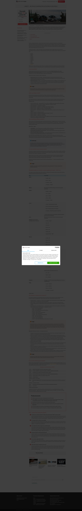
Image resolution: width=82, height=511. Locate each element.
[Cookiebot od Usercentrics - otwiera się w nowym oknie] (55, 247)
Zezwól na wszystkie (53, 262)
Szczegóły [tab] (41, 250)
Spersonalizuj (40, 262)
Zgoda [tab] (28, 250)
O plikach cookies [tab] (54, 250)
